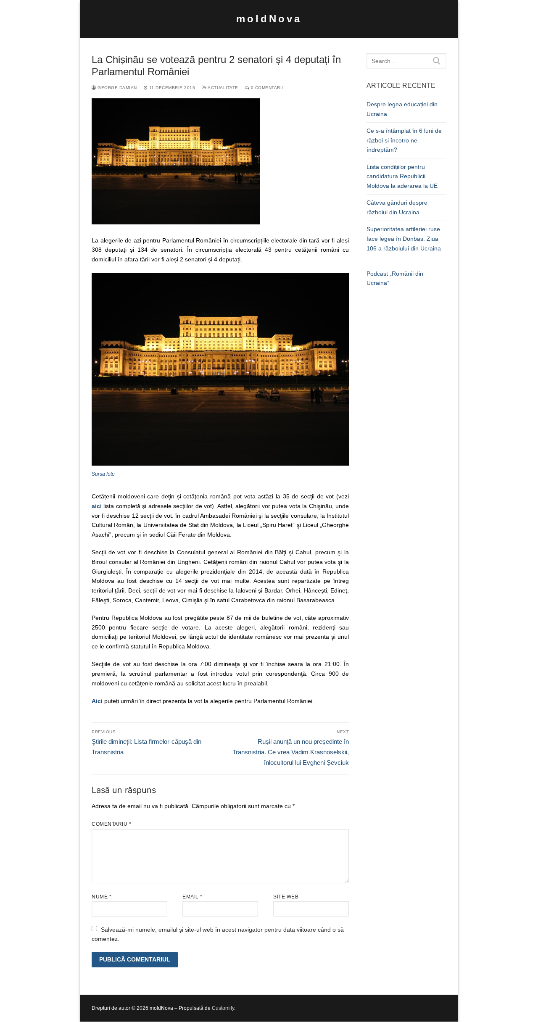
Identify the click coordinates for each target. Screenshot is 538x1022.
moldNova (269, 18)
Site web (285, 897)
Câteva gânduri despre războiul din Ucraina (397, 207)
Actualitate (222, 87)
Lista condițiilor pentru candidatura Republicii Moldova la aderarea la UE (402, 176)
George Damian (116, 87)
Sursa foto (103, 474)
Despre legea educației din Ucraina (402, 109)
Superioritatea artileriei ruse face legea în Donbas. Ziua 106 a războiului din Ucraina (404, 238)
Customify (223, 1008)
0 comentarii (266, 87)
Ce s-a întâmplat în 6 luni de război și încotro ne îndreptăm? (404, 140)
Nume (101, 897)
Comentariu (111, 824)
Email (192, 897)
